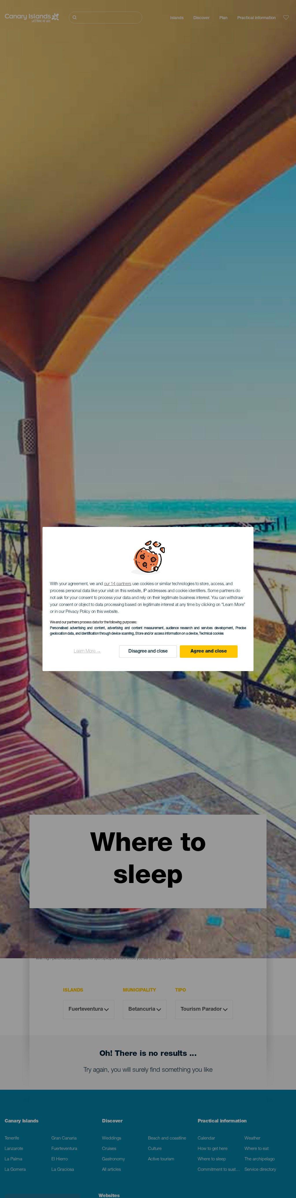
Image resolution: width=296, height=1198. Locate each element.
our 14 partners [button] (118, 584)
